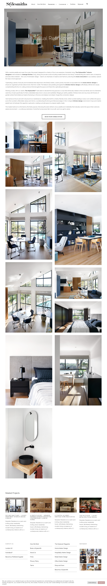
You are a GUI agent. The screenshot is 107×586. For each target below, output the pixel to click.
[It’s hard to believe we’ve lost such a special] (83, 552)
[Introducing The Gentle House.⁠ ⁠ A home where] (83, 567)
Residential (51, 4)
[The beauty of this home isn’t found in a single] (90, 559)
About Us (33, 552)
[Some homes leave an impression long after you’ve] (90, 567)
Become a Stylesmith (61, 569)
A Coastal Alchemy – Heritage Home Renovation (66, 507)
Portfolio (72, 4)
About (33, 4)
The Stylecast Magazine (62, 544)
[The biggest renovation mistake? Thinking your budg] (83, 559)
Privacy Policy (34, 561)
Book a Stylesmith (35, 548)
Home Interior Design (61, 548)
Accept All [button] (101, 582)
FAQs (32, 557)
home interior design (89, 82)
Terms (32, 565)
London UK (8, 548)
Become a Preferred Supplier (14, 557)
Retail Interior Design (61, 557)
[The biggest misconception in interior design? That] (97, 567)
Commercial (62, 4)
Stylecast (80, 4)
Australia (8, 552)
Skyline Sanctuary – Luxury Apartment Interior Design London (15, 517)
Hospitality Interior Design (63, 552)
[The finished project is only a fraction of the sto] (97, 559)
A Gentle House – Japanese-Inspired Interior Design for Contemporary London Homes (41, 507)
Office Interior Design (61, 561)
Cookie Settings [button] (92, 582)
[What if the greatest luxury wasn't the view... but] (90, 552)
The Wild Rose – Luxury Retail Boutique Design (90, 507)
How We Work (41, 4)
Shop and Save (59, 565)
